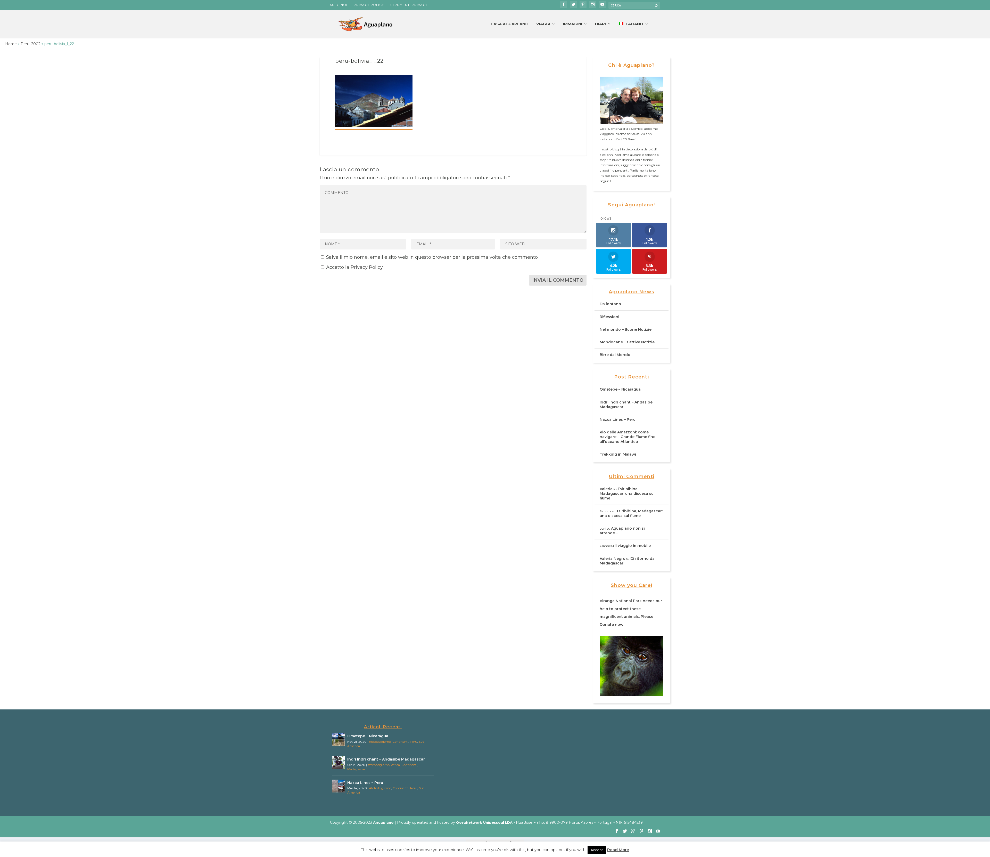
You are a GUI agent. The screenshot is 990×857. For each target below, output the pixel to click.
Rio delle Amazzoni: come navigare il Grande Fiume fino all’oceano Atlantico (628, 437)
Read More (618, 849)
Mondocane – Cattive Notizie (627, 342)
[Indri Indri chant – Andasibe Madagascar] (338, 762)
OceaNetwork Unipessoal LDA (484, 822)
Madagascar (356, 769)
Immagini (572, 24)
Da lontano (610, 304)
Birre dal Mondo (615, 354)
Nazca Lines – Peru (618, 419)
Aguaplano (383, 822)
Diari (600, 24)
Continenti (400, 741)
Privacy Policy (369, 5)
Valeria (606, 489)
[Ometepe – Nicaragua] (338, 739)
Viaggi (543, 24)
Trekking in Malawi (618, 454)
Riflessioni (609, 316)
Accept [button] (597, 850)
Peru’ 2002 (30, 44)
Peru (413, 741)
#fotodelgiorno (380, 741)
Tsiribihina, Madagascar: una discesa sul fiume (627, 493)
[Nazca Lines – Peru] (338, 786)
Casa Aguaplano (510, 24)
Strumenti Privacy (408, 5)
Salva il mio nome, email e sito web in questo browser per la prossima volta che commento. (432, 257)
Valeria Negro (612, 558)
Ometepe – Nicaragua (620, 389)
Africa (395, 765)
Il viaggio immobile (633, 545)
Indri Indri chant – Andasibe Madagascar (386, 759)
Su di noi (338, 5)
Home (11, 44)
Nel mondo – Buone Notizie (625, 329)
